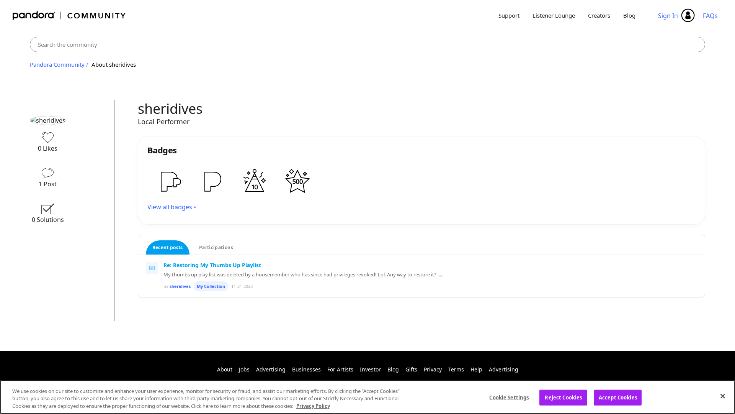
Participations (216, 247)
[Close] (722, 396)
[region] (367, 397)
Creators (599, 15)
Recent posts (167, 247)
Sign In (668, 16)
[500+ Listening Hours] (297, 181)
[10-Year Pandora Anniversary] (254, 181)
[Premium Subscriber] (169, 181)
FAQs (710, 16)
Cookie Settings (509, 397)
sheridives (180, 286)
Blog (629, 15)
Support (508, 15)
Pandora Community (69, 15)
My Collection (211, 286)
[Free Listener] (211, 181)
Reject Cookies (563, 397)
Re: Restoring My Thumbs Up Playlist (212, 265)
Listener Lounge (553, 15)
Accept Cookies (618, 397)
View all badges (169, 207)
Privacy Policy (313, 405)
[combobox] (367, 44)
